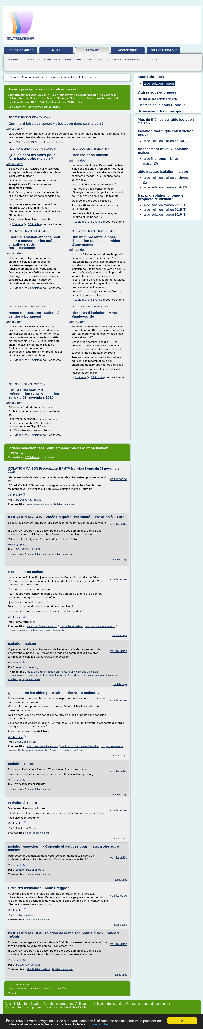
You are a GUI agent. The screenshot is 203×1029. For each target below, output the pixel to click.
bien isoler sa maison (71, 626)
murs (56, 50)
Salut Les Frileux (25, 741)
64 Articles (34, 224)
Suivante (49, 988)
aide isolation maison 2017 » (27, 306)
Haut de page (120, 559)
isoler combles (21, 50)
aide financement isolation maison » (33, 149)
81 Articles (97, 299)
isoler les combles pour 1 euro (68, 750)
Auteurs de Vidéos (67, 59)
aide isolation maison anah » (90, 149)
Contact (151, 59)
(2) (165, 187)
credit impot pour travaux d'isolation (79, 746)
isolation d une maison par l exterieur (50, 671)
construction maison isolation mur (26, 630)
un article (113, 59)
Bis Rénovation (24, 915)
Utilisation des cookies (108, 1003)
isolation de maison (64, 504)
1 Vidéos (17, 287)
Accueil (13, 59)
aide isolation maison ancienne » (93, 231)
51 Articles (34, 287)
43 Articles (34, 359)
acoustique (127, 50)
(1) (166, 141)
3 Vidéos (17, 224)
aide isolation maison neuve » (28, 231)
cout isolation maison (56, 630)
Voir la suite (15, 494)
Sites (48, 59)
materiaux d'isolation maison (42, 626)
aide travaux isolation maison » (29, 117)
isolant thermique (163, 50)
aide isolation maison (38, 554)
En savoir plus (98, 1024)
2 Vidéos (80, 221)
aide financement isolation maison (33, 750)
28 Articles (34, 434)
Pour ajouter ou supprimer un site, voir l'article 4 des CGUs (46, 1007)
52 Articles (97, 221)
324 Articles (37, 142)
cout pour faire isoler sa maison (100, 626)
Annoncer (133, 59)
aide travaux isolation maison (42, 746)
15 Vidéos (18, 142)
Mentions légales (29, 1003)
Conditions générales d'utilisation (66, 1003)
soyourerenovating (26, 667)
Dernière (62, 988)
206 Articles (31, 457)
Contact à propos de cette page (148, 1003)
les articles (34, 106)
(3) (162, 161)
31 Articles (97, 377)
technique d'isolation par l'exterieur (58, 675)
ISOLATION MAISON (28, 499)
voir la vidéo (14, 129)
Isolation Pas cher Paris (29, 869)
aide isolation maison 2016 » (27, 384)
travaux (92, 50)
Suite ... (82, 102)
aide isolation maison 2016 (39, 504)
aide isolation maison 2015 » (90, 306)
